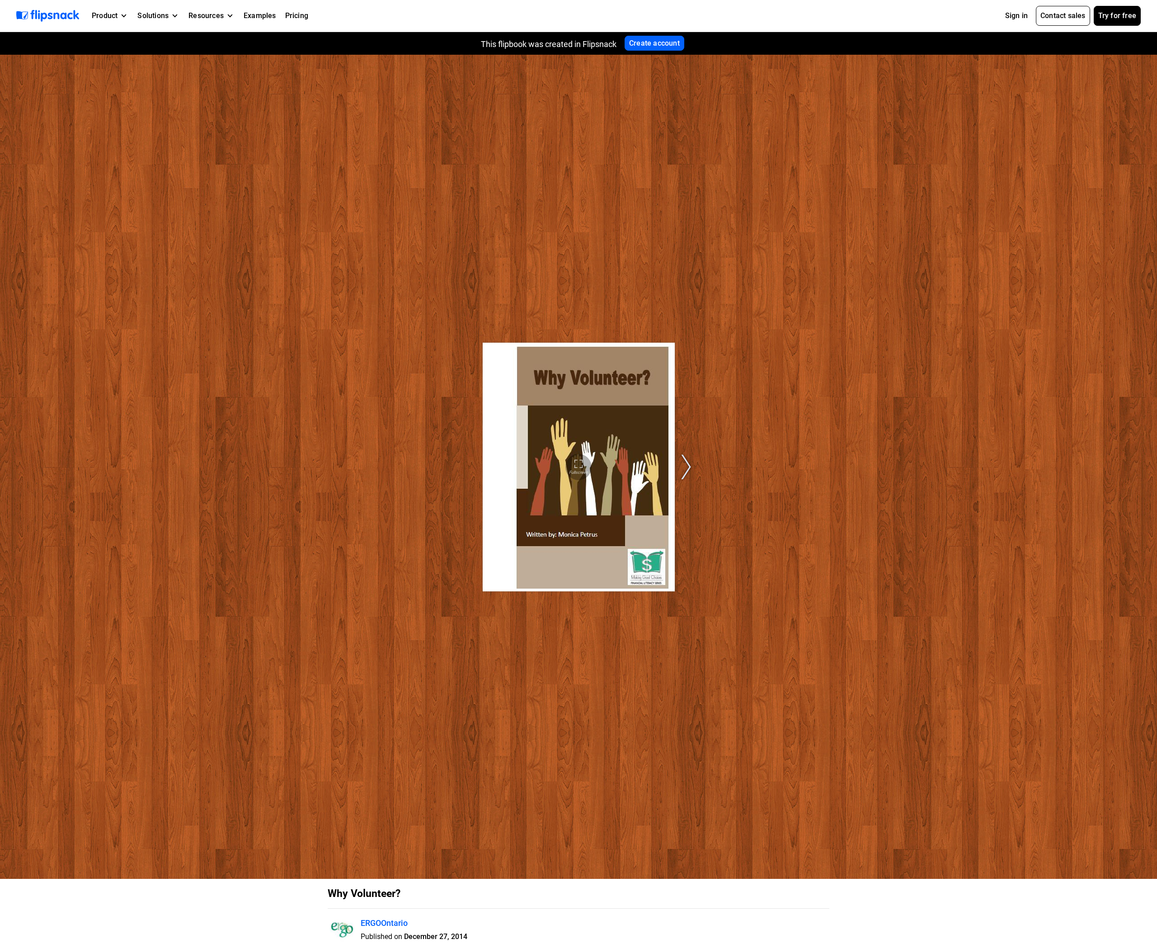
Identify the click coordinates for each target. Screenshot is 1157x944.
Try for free (1117, 15)
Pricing (296, 15)
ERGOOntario (384, 923)
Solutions (153, 15)
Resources (206, 15)
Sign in (1016, 15)
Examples (260, 15)
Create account (654, 43)
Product (105, 15)
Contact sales (1063, 15)
